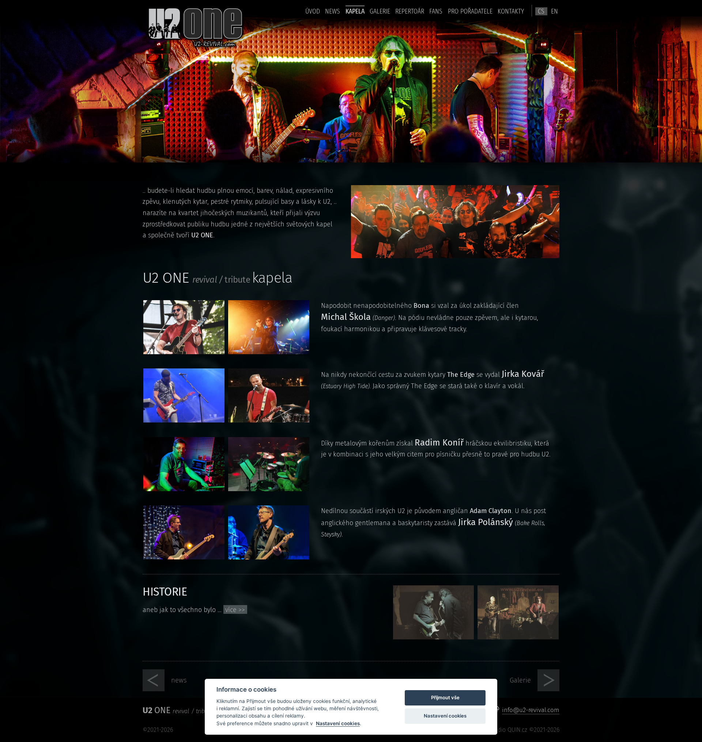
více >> (235, 610)
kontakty (511, 11)
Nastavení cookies (338, 723)
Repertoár (409, 11)
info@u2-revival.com (530, 710)
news (332, 11)
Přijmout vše (445, 697)
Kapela (355, 11)
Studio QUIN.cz (508, 729)
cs (541, 11)
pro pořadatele (470, 11)
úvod (312, 11)
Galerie (380, 11)
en (554, 11)
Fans (435, 11)
